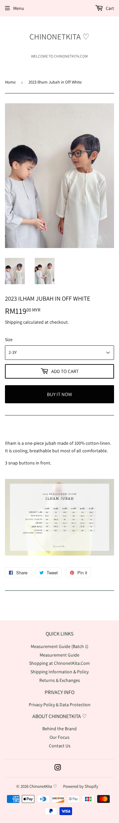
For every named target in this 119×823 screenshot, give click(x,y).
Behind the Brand (59, 729)
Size (9, 339)
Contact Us (59, 746)
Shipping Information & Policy (59, 672)
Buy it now (59, 394)
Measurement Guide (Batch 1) (59, 646)
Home (10, 82)
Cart (109, 8)
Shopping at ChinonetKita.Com (59, 663)
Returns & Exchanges (59, 680)
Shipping (13, 322)
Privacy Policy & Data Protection (60, 705)
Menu (18, 8)
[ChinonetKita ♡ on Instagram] (58, 768)
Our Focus (59, 737)
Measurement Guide (59, 655)
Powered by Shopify (80, 786)
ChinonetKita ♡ (59, 36)
